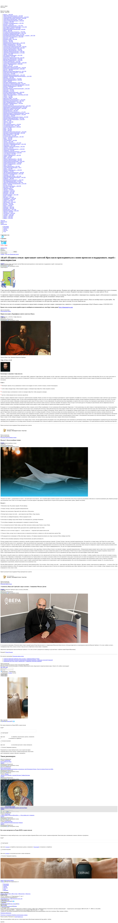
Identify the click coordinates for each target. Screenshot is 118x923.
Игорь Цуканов (9, 652)
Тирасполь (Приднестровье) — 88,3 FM (12, 160)
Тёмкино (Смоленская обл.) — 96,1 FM (12, 158)
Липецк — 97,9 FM (7, 96)
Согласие (8, 736)
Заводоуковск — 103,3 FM (9, 202)
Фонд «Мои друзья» (13, 893)
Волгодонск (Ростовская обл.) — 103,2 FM (13, 36)
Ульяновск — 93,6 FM (8, 171)
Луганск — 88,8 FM (8, 97)
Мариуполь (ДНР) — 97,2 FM (10, 98)
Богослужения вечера (6, 767)
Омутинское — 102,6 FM (9, 213)
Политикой (4, 738)
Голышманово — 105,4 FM (9, 198)
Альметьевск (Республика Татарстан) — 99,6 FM (14, 18)
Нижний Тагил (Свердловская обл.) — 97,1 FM (14, 112)
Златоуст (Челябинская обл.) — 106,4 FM (12, 63)
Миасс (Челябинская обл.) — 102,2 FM (12, 102)
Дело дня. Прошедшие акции (12, 254)
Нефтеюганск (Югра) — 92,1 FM (11, 109)
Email (2, 727)
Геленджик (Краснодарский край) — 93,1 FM (13, 47)
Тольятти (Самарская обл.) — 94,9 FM (12, 163)
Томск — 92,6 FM (7, 165)
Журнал (7, 774)
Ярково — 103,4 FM (8, 218)
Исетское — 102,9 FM (8, 204)
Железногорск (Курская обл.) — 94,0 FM (12, 59)
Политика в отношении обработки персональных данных (14, 915)
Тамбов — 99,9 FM (7, 156)
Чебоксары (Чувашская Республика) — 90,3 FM (14, 177)
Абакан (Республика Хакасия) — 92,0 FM (13, 15)
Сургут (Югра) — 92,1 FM (9, 154)
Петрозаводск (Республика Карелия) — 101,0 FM (14, 131)
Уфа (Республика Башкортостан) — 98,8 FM (13, 172)
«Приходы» (28, 893)
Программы (6, 226)
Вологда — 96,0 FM (7, 40)
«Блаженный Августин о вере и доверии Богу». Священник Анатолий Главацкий (22, 661)
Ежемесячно (5, 671)
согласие (8, 744)
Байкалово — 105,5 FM (8, 192)
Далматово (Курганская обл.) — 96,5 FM (12, 50)
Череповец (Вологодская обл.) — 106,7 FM (13, 179)
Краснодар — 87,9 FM (8, 89)
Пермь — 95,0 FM (7, 129)
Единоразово (12, 671)
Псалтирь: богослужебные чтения (8, 437)
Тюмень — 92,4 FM (7, 168)
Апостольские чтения (6, 311)
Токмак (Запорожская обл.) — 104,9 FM (12, 162)
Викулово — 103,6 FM (8, 197)
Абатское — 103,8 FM (8, 189)
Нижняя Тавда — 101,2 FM (9, 209)
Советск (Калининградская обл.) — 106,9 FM (13, 149)
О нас (4, 231)
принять (2, 921)
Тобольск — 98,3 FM (8, 212)
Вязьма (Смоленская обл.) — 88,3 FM (12, 44)
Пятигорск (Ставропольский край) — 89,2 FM (14, 133)
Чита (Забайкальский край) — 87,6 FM (12, 181)
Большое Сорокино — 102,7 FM (10, 194)
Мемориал (5, 890)
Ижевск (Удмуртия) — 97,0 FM (10, 66)
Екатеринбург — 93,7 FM (9, 56)
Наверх (2, 880)
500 (1, 667)
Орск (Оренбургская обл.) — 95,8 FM (12, 124)
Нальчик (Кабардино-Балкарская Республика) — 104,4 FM (17, 105)
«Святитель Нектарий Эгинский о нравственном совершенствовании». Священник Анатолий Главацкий (28, 660)
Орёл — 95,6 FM (7, 123)
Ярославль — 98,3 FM (8, 187)
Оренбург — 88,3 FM (8, 121)
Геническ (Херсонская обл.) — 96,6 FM (12, 49)
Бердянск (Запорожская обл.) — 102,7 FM (13, 25)
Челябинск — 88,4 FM (8, 178)
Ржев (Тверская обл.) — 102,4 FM (11, 134)
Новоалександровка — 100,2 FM (11, 210)
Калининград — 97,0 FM (9, 73)
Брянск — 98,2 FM (7, 30)
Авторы (5, 229)
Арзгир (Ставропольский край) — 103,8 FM (13, 20)
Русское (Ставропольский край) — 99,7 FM (13, 136)
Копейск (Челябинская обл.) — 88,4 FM (12, 86)
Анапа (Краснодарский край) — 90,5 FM (12, 19)
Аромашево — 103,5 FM (9, 191)
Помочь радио (4, 674)
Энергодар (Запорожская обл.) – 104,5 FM (13, 182)
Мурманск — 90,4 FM (8, 104)
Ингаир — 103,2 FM (8, 203)
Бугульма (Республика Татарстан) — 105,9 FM (14, 31)
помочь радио (4, 221)
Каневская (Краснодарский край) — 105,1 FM (14, 75)
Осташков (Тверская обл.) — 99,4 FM (12, 126)
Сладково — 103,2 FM (8, 214)
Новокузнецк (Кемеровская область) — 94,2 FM (14, 114)
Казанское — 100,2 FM (8, 207)
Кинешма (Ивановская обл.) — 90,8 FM (12, 80)
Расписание (6, 227)
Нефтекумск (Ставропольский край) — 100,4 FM (14, 108)
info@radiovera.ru (4, 898)
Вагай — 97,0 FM (7, 196)
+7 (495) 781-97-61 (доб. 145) (15, 898)
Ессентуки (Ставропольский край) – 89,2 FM (13, 57)
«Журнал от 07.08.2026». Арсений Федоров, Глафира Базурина (15, 775)
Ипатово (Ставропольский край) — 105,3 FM (13, 68)
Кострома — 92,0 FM (8, 87)
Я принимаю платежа (9, 672)
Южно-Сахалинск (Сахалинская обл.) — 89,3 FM (14, 183)
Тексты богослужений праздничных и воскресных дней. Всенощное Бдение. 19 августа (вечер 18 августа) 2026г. (27, 769)
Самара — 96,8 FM (7, 139)
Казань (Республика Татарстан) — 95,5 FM (13, 72)
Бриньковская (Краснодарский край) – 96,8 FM (14, 29)
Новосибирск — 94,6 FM (9, 115)
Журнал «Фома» (4, 893)
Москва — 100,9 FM (8, 14)
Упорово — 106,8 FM (8, 215)
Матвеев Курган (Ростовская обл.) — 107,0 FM (14, 99)
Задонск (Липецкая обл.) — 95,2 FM (11, 61)
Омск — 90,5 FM (7, 120)
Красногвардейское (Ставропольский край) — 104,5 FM (16, 88)
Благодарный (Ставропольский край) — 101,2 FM (15, 26)
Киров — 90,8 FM (7, 81)
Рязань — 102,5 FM (7, 138)
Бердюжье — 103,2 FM (8, 193)
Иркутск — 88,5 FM (8, 70)
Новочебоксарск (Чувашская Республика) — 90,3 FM (15, 117)
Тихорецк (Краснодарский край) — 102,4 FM (13, 161)
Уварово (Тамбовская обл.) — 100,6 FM (12, 170)
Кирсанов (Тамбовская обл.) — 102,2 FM (12, 82)
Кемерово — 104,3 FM (8, 77)
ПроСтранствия (8, 821)
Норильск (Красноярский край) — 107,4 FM (13, 118)
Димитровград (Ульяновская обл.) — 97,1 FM (13, 52)
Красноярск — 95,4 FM (8, 91)
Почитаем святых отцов (6, 584)
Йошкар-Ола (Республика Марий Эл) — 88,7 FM (14, 71)
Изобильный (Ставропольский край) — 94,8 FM (14, 67)
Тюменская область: (8, 188)
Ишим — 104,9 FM (7, 205)
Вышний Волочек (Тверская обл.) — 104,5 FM (14, 43)
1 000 (3, 667)
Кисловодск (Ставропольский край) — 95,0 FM (14, 83)
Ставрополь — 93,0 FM (8, 150)
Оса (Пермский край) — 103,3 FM (11, 125)
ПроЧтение (7, 814)
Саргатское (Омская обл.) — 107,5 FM (12, 142)
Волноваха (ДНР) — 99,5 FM (10, 39)
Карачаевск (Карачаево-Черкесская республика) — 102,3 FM (17, 76)
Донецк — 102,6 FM (8, 54)
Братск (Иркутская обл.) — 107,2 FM (11, 28)
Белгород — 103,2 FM (8, 24)
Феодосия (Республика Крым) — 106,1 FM (13, 173)
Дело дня (3, 220)
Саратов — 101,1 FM (8, 141)
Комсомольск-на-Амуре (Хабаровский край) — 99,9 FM (16, 84)
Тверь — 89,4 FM (7, 157)
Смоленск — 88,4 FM (8, 147)
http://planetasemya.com (66, 307)
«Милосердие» (21, 893)
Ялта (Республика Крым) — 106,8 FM (12, 186)
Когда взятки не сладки (6, 761)
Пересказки (7, 760)
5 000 (6, 667)
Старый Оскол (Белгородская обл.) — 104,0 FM (14, 151)
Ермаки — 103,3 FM (8, 200)
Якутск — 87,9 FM (7, 184)
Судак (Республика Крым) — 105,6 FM (12, 152)
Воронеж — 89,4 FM (8, 41)
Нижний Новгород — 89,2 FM (10, 110)
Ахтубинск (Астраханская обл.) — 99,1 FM (13, 23)
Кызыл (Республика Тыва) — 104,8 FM (12, 93)
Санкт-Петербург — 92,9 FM (10, 140)
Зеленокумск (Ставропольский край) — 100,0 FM (14, 62)
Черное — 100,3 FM (8, 216)
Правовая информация (6, 913)
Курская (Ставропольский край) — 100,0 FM (13, 92)
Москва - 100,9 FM (5, 12)
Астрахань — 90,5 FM (8, 22)
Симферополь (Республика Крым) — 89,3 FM (14, 146)
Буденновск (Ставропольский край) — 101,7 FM (14, 33)
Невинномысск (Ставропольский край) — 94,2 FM (15, 107)
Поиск (15, 251)
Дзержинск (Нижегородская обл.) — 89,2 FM (13, 51)
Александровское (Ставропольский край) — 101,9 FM (16, 17)
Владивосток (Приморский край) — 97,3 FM (13, 34)
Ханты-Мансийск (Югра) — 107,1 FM (12, 176)
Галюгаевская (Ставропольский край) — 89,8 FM (14, 46)
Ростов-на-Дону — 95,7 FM (9, 135)
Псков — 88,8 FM (7, 130)
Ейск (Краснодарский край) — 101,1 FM (12, 55)
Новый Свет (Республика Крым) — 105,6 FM (13, 119)
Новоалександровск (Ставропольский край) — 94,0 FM (16, 113)
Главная (2, 254)
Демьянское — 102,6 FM (9, 199)
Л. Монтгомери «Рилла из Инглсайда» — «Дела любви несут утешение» (17, 815)
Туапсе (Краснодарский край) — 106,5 (12, 167)
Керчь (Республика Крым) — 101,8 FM (12, 78)
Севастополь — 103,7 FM (9, 145)
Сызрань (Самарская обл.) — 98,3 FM (12, 155)
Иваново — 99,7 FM (8, 65)
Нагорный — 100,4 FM (8, 208)
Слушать (3, 760)
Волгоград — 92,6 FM (8, 38)
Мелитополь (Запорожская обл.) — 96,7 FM (13, 101)
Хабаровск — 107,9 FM (8, 175)
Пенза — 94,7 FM (7, 128)
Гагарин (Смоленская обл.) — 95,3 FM (12, 45)
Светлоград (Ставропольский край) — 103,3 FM (14, 144)
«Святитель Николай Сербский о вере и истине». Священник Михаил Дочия (21, 658)
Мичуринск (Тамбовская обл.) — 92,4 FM (13, 103)
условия (10, 672)
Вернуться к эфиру (5, 11)
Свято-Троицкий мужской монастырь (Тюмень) (12, 822)
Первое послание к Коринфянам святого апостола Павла (14, 807)
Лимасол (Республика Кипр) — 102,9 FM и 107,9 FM (15, 94)
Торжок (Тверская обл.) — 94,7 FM (11, 166)
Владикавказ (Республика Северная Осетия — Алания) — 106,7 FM (19, 35)
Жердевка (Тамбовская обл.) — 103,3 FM (12, 60)
